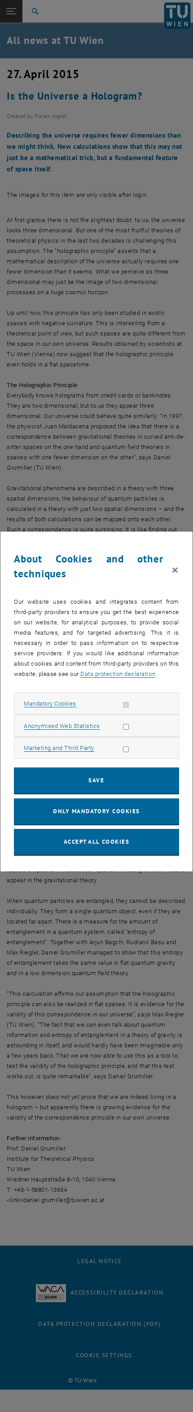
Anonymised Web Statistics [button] (62, 726)
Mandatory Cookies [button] (50, 703)
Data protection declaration (117, 674)
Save (96, 780)
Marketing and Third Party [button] (59, 748)
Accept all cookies (97, 841)
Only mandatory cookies (96, 811)
